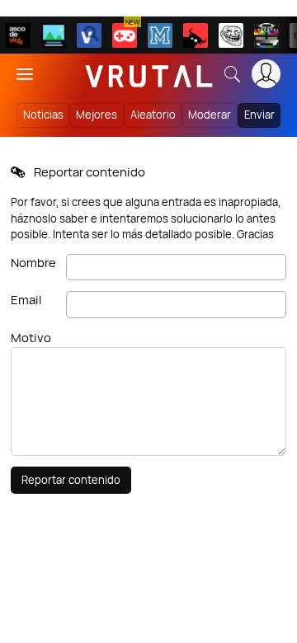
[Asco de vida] (18, 35)
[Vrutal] (124, 35)
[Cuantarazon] (53, 35)
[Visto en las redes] (89, 35)
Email (26, 299)
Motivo (31, 337)
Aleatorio (153, 114)
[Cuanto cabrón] (231, 35)
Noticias (43, 114)
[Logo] (149, 74)
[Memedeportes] (160, 35)
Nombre (33, 262)
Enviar (259, 114)
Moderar (209, 114)
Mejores (96, 114)
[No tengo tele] (266, 35)
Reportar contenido (70, 479)
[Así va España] (195, 35)
